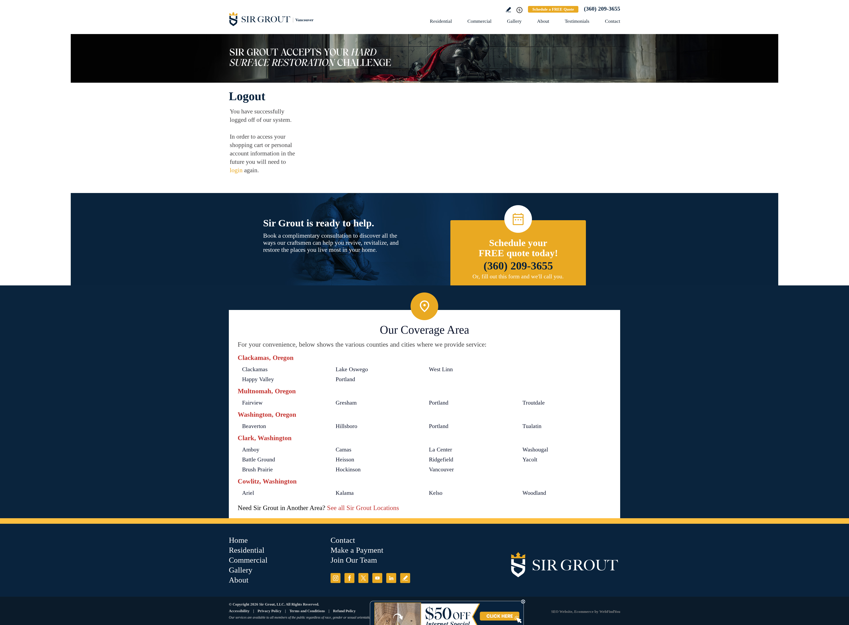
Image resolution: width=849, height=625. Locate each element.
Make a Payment (357, 550)
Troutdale (533, 402)
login (236, 170)
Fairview (252, 402)
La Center (440, 449)
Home (238, 540)
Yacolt (529, 459)
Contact (612, 21)
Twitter (363, 578)
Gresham (346, 402)
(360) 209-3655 (602, 9)
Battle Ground (258, 459)
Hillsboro (346, 426)
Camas (343, 449)
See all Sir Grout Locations (363, 507)
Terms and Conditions (307, 611)
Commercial (479, 21)
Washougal (535, 449)
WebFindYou (609, 612)
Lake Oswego (352, 369)
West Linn (441, 369)
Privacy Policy (269, 611)
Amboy (250, 449)
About (543, 21)
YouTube (377, 578)
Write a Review (508, 9)
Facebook (349, 578)
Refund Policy (344, 611)
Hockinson (348, 469)
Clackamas (255, 369)
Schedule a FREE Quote (553, 9)
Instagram (335, 578)
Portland (345, 379)
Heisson (345, 459)
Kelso (435, 493)
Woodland (534, 493)
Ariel (248, 493)
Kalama (345, 493)
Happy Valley (258, 379)
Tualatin (531, 426)
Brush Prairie (257, 469)
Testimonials (577, 21)
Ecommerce (584, 612)
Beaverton (254, 426)
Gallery (514, 21)
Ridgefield (441, 459)
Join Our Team (354, 560)
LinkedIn (391, 578)
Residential (441, 21)
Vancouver (441, 469)
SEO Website (561, 612)
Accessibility (239, 611)
